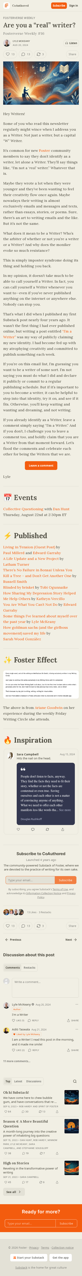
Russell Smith (15, 581)
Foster (44, 150)
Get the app (61, 1257)
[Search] (75, 1081)
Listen (73, 43)
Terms (45, 1247)
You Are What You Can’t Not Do (30, 604)
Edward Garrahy (47, 553)
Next (68, 939)
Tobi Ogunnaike (54, 587)
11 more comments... (16, 1061)
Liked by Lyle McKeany (28, 1034)
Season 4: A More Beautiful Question (25, 1123)
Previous (15, 939)
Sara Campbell (29, 1177)
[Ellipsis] (77, 1004)
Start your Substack (30, 1257)
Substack (21, 1267)
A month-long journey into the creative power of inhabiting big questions (30, 1133)
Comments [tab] (13, 967)
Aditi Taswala (21, 1029)
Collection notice (63, 1247)
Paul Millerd (13, 553)
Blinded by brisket (18, 587)
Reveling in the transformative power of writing (30, 1170)
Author (17, 1009)
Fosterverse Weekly (19, 18)
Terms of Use (60, 889)
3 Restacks (45, 912)
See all (11, 1192)
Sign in (73, 5)
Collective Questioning (23, 509)
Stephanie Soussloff (35, 1148)
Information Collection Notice (43, 893)
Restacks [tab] (29, 967)
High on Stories (16, 1163)
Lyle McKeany (21, 41)
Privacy (34, 1247)
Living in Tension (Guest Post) (29, 547)
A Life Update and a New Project (31, 558)
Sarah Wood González (22, 639)
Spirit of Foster (48, 1106)
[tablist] (20, 968)
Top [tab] (8, 1081)
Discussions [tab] (33, 1081)
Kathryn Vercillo (50, 598)
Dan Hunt (61, 509)
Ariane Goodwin (48, 707)
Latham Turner (16, 564)
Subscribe (59, 5)
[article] (41, 1102)
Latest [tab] (18, 1081)
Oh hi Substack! (16, 1092)
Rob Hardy (25, 1106)
